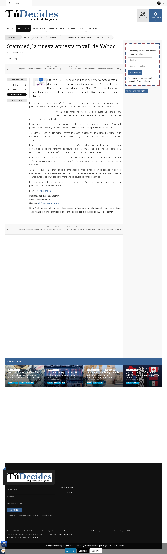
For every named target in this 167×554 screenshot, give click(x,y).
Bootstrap (10, 534)
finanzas (57, 382)
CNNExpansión (44, 191)
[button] (153, 368)
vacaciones (29, 382)
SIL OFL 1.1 (37, 537)
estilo (22, 382)
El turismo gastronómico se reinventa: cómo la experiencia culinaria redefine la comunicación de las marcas (103, 373)
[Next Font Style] (25, 89)
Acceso (93, 28)
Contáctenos (76, 28)
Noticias (23, 28)
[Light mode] (159, 3)
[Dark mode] (163, 3)
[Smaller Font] (8, 85)
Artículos (39, 28)
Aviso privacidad (67, 487)
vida (16, 382)
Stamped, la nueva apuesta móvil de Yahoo (61, 46)
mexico (128, 382)
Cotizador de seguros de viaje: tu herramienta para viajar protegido (62, 375)
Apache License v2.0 (65, 534)
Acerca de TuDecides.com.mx (72, 493)
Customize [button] (96, 551)
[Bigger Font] (25, 85)
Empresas (53, 37)
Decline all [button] (83, 551)
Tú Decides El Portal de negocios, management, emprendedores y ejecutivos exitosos (81, 531)
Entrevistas (56, 28)
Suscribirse (135, 72)
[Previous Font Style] (8, 89)
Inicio (10, 28)
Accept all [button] (70, 551)
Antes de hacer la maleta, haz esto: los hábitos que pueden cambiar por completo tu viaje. (24, 375)
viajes (11, 382)
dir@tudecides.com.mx (48, 203)
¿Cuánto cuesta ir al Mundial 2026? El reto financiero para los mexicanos (142, 375)
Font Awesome (12, 537)
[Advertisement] (142, 183)
